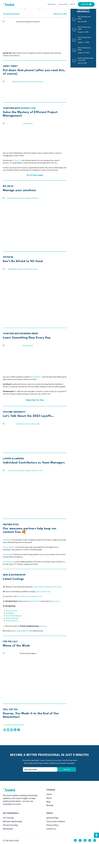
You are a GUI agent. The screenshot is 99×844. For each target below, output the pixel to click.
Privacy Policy (52, 825)
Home (49, 794)
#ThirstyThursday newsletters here (29, 596)
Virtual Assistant (12, 611)
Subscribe (85, 4)
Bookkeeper (10, 613)
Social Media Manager (14, 616)
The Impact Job (8, 562)
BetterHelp (7, 554)
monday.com (16, 160)
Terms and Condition (55, 821)
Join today (43, 626)
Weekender (8, 828)
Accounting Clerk (12, 621)
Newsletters (52, 4)
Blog (48, 801)
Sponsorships (63, 4)
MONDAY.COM (28, 108)
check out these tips (43, 591)
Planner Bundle (34, 601)
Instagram (19, 631)
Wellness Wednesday (12, 821)
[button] (96, 835)
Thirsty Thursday (10, 825)
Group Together (9, 547)
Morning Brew (35, 377)
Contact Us (51, 828)
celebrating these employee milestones (47, 587)
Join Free (66, 769)
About (73, 4)
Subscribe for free (35, 400)
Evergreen (6, 540)
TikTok (27, 631)
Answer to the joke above (14, 725)
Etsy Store (56, 601)
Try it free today (34, 175)
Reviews (50, 805)
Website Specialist (12, 618)
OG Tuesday (8, 817)
